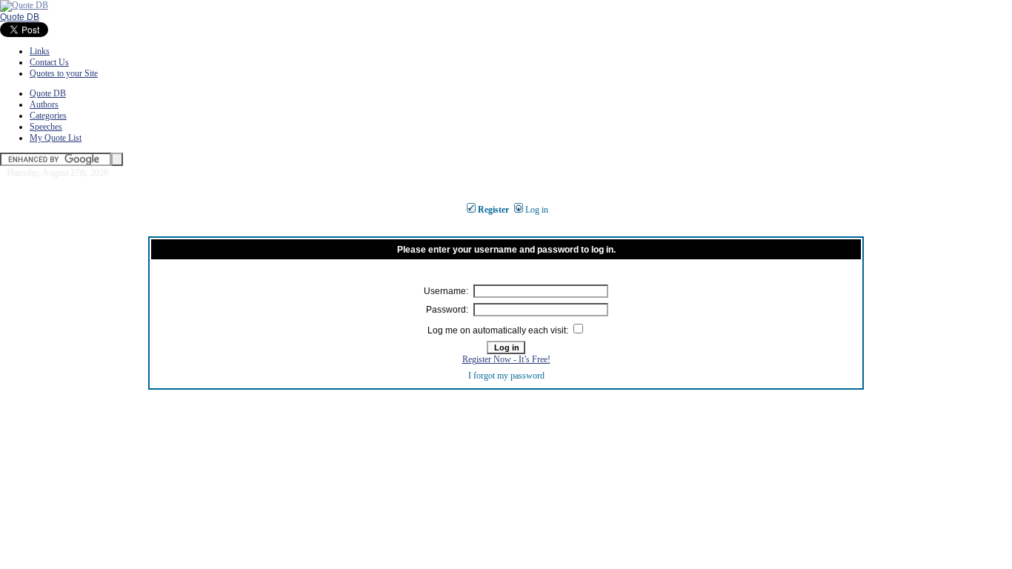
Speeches (46, 127)
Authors (44, 104)
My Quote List (55, 138)
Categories (48, 115)
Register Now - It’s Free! (506, 359)
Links (40, 51)
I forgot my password (506, 375)
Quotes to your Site (64, 73)
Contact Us (49, 62)
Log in (536, 209)
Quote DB (19, 17)
